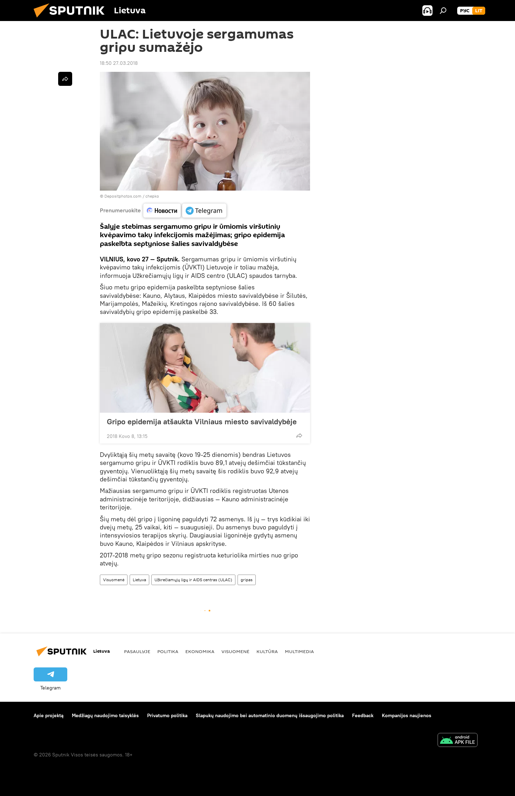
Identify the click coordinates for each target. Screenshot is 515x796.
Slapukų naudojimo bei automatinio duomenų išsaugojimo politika (270, 715)
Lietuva (139, 579)
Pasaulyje (137, 651)
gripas (247, 579)
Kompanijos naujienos (406, 715)
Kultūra (267, 651)
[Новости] (162, 211)
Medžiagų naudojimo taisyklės (105, 715)
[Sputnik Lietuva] (72, 19)
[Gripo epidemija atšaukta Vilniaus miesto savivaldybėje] (205, 368)
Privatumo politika (167, 715)
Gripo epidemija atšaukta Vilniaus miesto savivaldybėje (202, 421)
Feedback (362, 715)
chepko (152, 196)
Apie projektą (48, 715)
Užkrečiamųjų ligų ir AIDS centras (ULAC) (193, 579)
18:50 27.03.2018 (119, 63)
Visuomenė (113, 579)
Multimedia (299, 651)
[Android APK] (457, 741)
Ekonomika (199, 651)
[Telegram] (204, 211)
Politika (167, 651)
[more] (299, 435)
